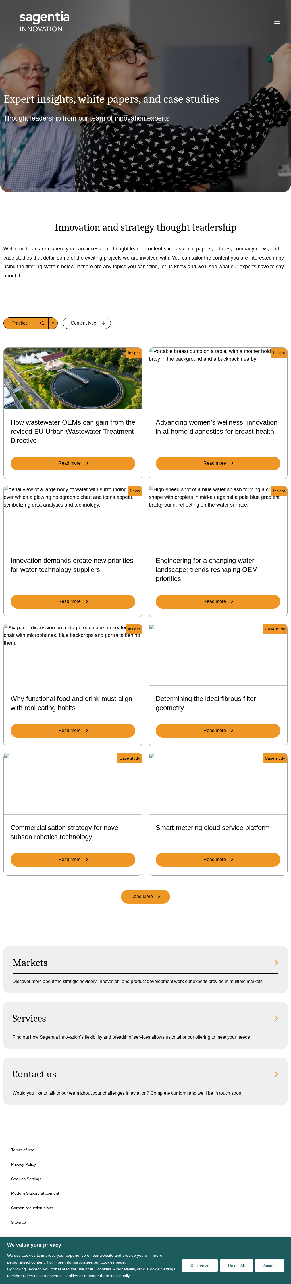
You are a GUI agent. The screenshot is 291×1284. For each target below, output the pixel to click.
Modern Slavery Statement (35, 1193)
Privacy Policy (23, 1164)
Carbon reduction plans (32, 1208)
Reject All (236, 1265)
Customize (199, 1265)
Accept (269, 1265)
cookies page (113, 1262)
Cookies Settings (26, 1179)
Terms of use (22, 1150)
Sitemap (18, 1222)
